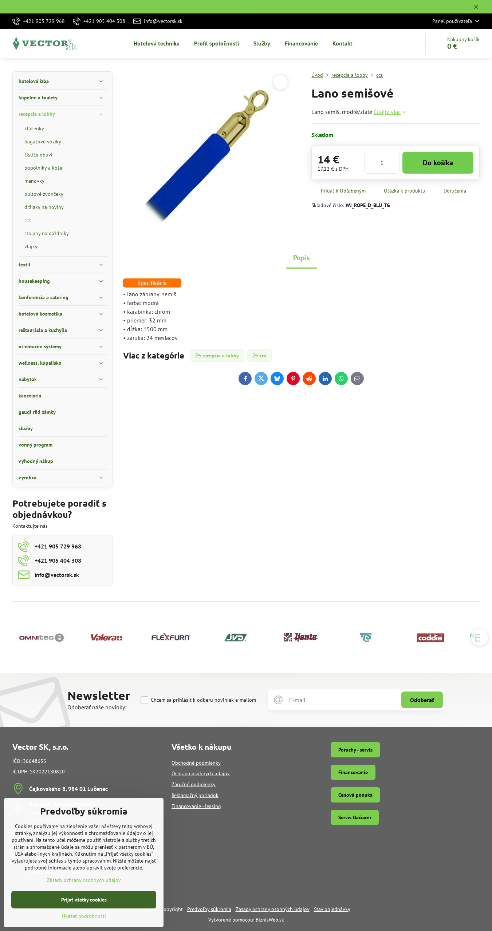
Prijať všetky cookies (84, 899)
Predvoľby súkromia (209, 909)
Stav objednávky (332, 909)
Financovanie (353, 772)
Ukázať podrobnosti (84, 916)
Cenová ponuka (355, 795)
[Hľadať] (415, 43)
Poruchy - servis (355, 749)
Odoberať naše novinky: (96, 707)
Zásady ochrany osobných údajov (273, 909)
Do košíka (438, 162)
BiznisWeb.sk (270, 919)
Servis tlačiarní (354, 817)
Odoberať (422, 700)
